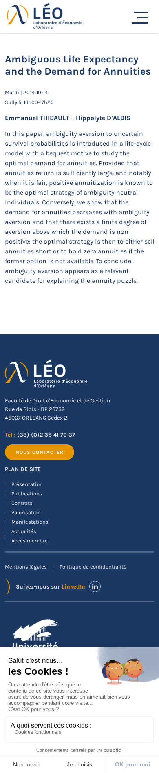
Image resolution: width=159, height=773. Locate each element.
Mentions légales (26, 567)
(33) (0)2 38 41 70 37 (46, 434)
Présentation (27, 484)
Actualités (23, 531)
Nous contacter (39, 452)
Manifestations (30, 522)
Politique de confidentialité (93, 567)
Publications (26, 494)
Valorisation (26, 512)
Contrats (22, 503)
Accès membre (29, 541)
